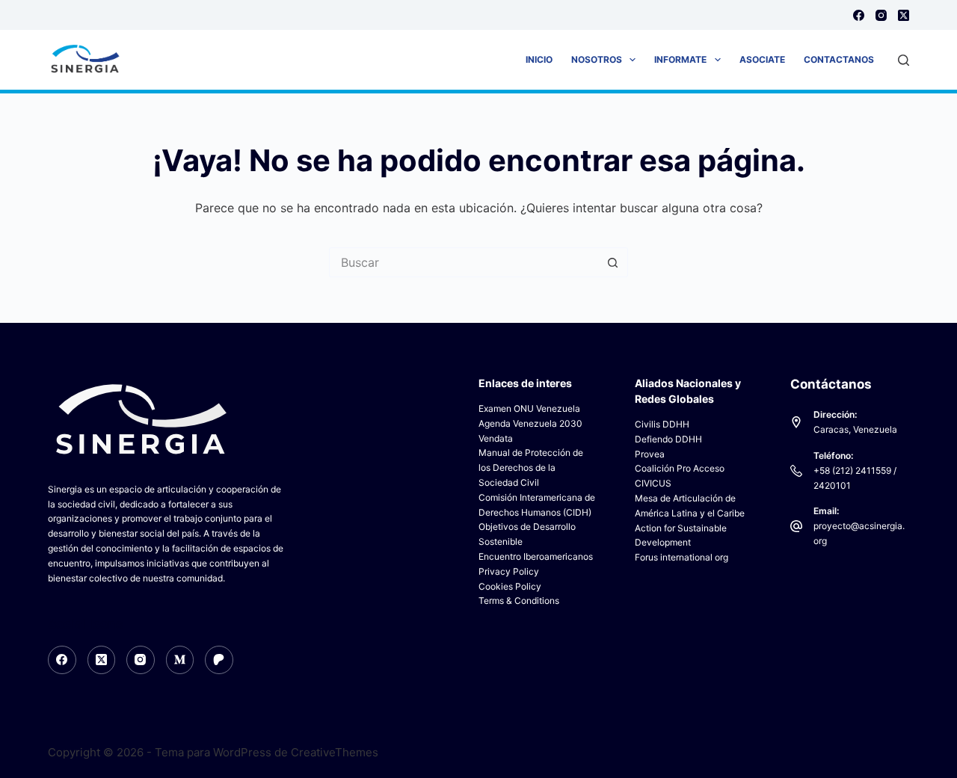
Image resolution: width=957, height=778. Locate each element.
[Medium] (180, 660)
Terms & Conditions (518, 600)
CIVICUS (653, 483)
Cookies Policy (509, 586)
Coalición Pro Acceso (679, 468)
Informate (680, 59)
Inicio (539, 59)
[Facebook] (858, 15)
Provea (650, 454)
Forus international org (681, 557)
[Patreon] (219, 660)
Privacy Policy (508, 571)
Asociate (762, 59)
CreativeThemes (334, 752)
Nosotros (596, 59)
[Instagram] (881, 15)
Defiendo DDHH (668, 439)
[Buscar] (903, 60)
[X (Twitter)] (903, 15)
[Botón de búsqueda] (613, 262)
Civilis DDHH (662, 424)
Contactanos (839, 59)
